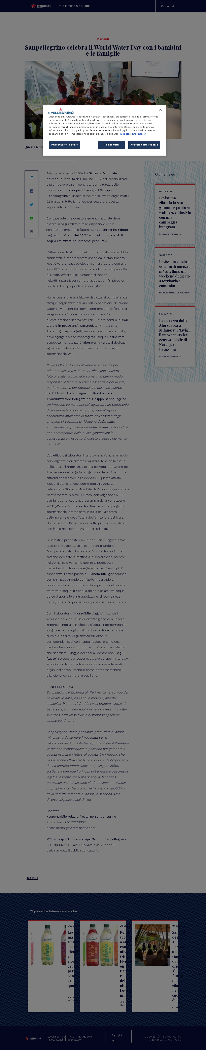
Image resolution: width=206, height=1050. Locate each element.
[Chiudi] (160, 109)
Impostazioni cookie (64, 144)
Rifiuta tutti (111, 144)
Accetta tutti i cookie (144, 144)
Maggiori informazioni (133, 133)
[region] (104, 130)
